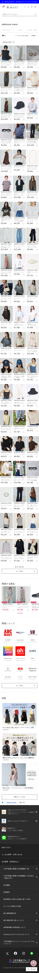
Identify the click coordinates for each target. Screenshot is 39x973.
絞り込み (33, 969)
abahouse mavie (11, 802)
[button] (19, 571)
